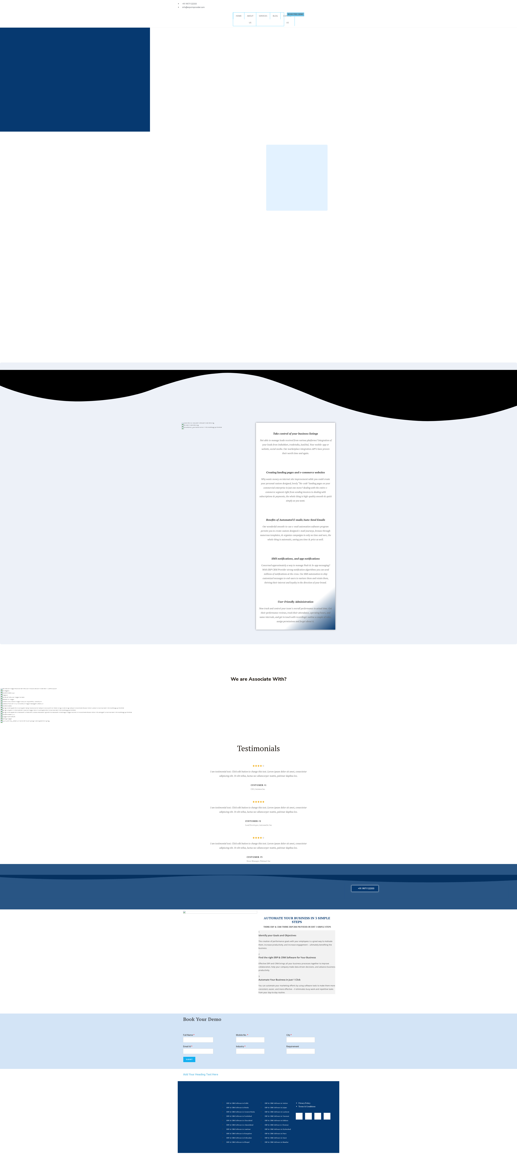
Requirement (292, 1046)
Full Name (188, 1035)
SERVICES (263, 16)
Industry (240, 1046)
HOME (239, 16)
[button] (3, 705)
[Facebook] (261, 3)
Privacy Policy (304, 1103)
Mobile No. (242, 1035)
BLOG (275, 16)
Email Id (187, 1046)
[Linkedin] (283, 3)
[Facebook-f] (299, 1116)
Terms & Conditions (306, 1106)
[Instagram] (269, 3)
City (289, 1035)
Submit (189, 1059)
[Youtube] (276, 3)
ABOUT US (250, 19)
